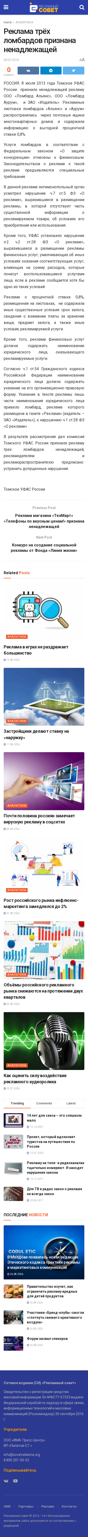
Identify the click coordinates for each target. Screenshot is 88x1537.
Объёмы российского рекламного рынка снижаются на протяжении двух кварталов (43, 991)
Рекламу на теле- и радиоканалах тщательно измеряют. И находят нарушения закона (55, 1167)
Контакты (69, 1506)
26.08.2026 (16, 1274)
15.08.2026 (13, 660)
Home (8, 22)
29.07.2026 (13, 1088)
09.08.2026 (13, 829)
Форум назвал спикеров (47, 1339)
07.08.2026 (13, 913)
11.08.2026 (13, 744)
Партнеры (25, 1506)
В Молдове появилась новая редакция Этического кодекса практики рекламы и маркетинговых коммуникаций (43, 1262)
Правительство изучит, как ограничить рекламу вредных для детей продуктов (52, 1291)
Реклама (47, 1506)
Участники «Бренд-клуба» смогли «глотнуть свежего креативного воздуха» (55, 1317)
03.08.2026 (13, 1004)
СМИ (7, 1506)
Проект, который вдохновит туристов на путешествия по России (51, 1141)
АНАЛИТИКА (24, 22)
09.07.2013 (11, 60)
